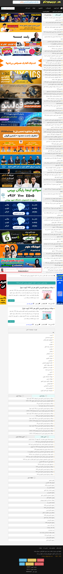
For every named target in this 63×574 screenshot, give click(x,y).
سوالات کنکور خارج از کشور (46, 381)
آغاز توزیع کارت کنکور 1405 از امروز (54, 134)
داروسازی (50, 360)
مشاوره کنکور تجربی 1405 (49, 505)
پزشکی (51, 351)
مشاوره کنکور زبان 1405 (49, 485)
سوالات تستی (49, 379)
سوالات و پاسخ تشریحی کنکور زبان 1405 (52, 72)
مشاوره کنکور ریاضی (50, 537)
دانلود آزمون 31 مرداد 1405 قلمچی (54, 60)
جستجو (2, 8)
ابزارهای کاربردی (46, 11)
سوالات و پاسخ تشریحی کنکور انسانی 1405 (52, 70)
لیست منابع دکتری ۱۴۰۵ (49, 535)
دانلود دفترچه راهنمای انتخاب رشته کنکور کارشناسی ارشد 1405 (40, 444)
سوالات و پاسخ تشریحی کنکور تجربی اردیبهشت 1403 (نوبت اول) (40, 398)
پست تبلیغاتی (49, 354)
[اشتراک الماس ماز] (21, 209)
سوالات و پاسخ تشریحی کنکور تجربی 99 (45, 403)
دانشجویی (41, 8)
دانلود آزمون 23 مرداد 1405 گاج (54, 151)
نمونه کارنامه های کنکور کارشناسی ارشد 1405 (44, 442)
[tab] (31, 332)
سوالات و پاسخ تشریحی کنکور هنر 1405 (53, 75)
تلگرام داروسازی (23, 560)
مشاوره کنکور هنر (50, 520)
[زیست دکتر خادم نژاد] (21, 51)
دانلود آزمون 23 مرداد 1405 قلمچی (54, 172)
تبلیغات (33, 8)
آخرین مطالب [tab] (58, 15)
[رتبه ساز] (21, 36)
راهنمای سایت (52, 548)
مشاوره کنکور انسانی (50, 540)
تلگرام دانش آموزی (39, 564)
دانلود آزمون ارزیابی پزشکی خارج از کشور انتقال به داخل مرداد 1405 (39, 457)
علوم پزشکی (48, 8)
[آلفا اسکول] (21, 63)
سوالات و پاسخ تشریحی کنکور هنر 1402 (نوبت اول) (38, 308)
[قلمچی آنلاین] (21, 270)
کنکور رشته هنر (30, 304)
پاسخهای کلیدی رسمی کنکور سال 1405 (53, 63)
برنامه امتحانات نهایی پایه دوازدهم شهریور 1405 (43, 449)
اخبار (51, 342)
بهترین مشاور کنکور (50, 498)
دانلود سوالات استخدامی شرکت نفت (47, 532)
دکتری (51, 372)
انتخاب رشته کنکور (48, 347)
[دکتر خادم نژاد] (21, 237)
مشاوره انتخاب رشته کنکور (49, 517)
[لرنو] (21, 91)
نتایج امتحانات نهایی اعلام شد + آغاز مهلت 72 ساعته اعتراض (41, 439)
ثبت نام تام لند (51, 530)
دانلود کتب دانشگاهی (47, 367)
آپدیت (51, 335)
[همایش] (21, 181)
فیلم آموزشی (49, 383)
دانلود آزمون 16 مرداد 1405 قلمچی (54, 217)
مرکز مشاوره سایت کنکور (57, 11)
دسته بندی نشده (48, 370)
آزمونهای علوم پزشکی (47, 340)
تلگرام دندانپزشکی (32, 560)
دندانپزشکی (50, 374)
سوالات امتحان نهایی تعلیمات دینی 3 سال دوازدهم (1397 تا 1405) (39, 411)
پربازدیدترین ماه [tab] (47, 15)
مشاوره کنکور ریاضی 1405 (49, 515)
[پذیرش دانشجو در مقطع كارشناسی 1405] (21, 119)
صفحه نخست (50, 275)
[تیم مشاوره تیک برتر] (21, 133)
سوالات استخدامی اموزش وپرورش (47, 500)
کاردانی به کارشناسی (48, 386)
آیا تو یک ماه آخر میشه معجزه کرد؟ (46, 406)
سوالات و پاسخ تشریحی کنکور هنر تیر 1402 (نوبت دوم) (37, 287)
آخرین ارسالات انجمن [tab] (20, 437)
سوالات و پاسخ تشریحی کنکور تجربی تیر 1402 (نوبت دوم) (41, 426)
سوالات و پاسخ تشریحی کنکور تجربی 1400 (44, 416)
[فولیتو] (21, 44)
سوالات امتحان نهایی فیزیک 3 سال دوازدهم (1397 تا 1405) (41, 421)
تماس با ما (45, 548)
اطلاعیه (50, 344)
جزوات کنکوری (49, 358)
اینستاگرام (22, 564)
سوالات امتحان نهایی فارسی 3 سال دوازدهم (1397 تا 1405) (41, 431)
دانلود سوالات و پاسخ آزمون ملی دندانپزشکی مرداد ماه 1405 (41, 454)
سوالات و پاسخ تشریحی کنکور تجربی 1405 (52, 65)
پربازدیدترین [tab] (42, 396)
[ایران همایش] (21, 195)
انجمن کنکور (28, 8)
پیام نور (50, 356)
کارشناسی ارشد (49, 388)
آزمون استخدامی (48, 337)
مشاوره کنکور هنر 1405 (49, 522)
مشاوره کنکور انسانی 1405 (49, 507)
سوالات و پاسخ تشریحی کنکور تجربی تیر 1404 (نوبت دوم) (41, 408)
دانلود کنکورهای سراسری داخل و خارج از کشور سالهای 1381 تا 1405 (39, 401)
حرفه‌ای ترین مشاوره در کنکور (48, 512)
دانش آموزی (56, 8)
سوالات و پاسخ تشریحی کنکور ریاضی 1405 (52, 67)
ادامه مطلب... (11, 300)
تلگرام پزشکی (40, 560)
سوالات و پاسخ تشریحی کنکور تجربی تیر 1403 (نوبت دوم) (41, 418)
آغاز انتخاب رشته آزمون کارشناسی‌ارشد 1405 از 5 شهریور (42, 447)
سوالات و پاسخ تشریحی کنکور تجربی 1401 (44, 428)
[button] (52, 332)
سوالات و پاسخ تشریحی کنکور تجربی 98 (45, 423)
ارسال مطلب (58, 548)
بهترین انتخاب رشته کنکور (49, 490)
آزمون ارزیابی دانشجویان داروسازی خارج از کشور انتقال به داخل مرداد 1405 (38, 459)
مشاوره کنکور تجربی (50, 510)
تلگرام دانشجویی (29, 564)
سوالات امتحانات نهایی (47, 377)
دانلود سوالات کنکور (48, 365)
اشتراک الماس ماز (50, 488)
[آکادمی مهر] (21, 148)
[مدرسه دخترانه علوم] (21, 251)
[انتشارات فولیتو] (21, 105)
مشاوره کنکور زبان (50, 493)
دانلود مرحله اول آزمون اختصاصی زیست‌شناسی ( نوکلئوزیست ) (40, 452)
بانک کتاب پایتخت (50, 527)
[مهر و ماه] (21, 17)
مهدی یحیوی (51, 480)
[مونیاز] (21, 162)
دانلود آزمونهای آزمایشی (47, 363)
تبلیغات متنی (30, 478)
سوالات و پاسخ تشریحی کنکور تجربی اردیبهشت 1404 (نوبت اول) (40, 413)
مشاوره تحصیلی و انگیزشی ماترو (47, 495)
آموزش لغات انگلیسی (50, 483)
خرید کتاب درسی (51, 525)
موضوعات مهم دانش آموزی (46, 390)
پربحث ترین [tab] (19, 396)
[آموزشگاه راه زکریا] (21, 171)
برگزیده (50, 349)
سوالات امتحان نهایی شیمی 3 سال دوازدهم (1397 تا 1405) (41, 433)
